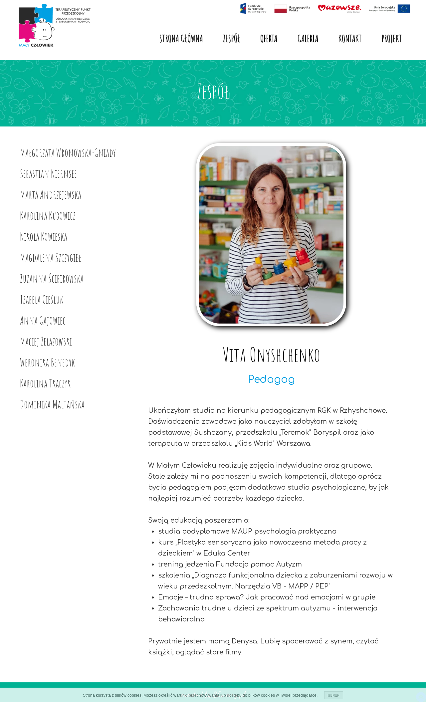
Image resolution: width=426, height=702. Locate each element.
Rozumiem (333, 695)
